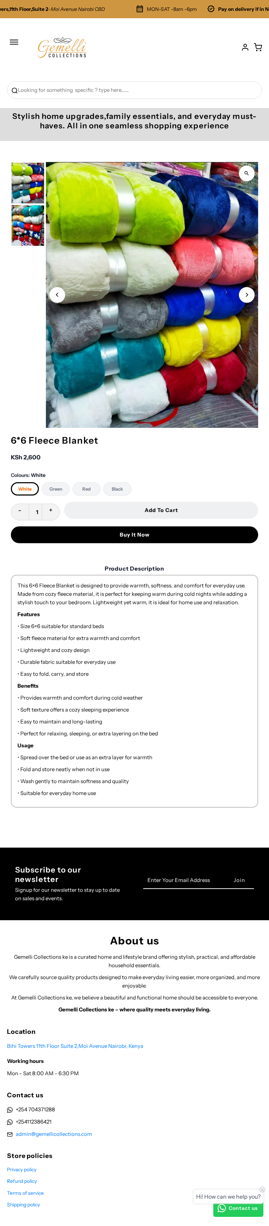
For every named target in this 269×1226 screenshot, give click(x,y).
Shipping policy (23, 1204)
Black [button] (117, 489)
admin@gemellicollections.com (54, 1134)
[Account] (245, 47)
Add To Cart (161, 510)
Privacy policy (21, 1169)
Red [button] (86, 489)
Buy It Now (135, 534)
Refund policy (22, 1181)
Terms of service (25, 1193)
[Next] (247, 295)
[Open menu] (14, 45)
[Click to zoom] (247, 173)
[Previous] (57, 295)
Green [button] (55, 489)
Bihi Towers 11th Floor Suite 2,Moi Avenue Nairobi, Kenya (75, 1046)
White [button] (25, 489)
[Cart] (258, 47)
